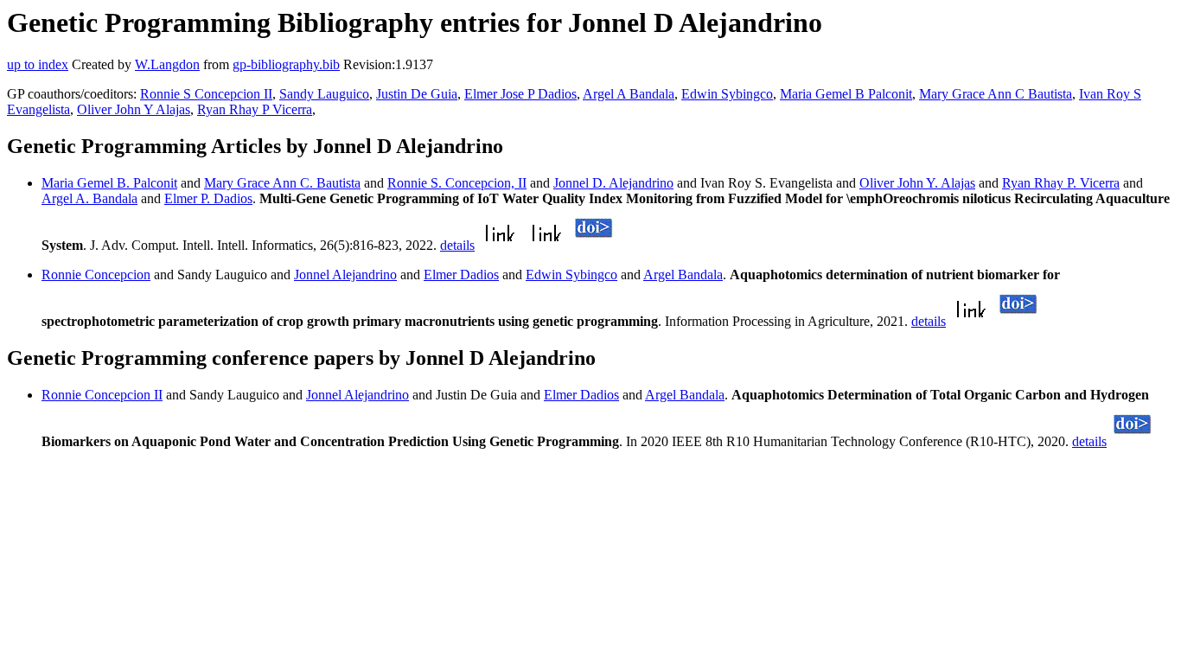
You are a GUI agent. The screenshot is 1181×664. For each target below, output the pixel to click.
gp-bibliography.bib (286, 64)
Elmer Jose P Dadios (520, 93)
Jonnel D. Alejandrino (613, 183)
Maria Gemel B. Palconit (109, 183)
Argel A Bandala (628, 93)
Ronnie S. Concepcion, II (457, 183)
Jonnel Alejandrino (345, 274)
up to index (37, 64)
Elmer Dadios (461, 274)
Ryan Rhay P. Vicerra (1061, 183)
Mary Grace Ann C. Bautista (282, 183)
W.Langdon (167, 64)
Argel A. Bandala (89, 198)
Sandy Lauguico (324, 93)
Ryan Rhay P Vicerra (254, 109)
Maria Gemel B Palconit (846, 93)
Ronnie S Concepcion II (206, 93)
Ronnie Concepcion (95, 274)
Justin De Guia (416, 93)
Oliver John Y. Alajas (917, 183)
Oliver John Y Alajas (133, 109)
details (457, 245)
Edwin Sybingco (727, 93)
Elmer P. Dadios (208, 198)
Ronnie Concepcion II (102, 394)
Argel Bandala (683, 274)
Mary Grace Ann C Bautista (995, 93)
